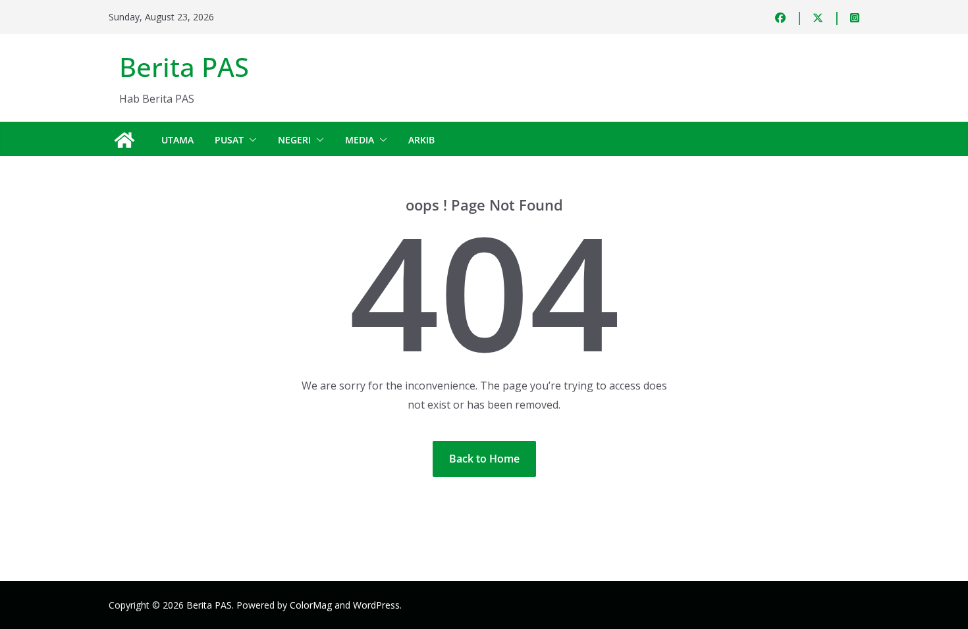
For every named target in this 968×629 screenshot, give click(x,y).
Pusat (229, 140)
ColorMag (311, 605)
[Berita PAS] (124, 140)
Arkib (421, 140)
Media (359, 140)
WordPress (376, 605)
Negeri (294, 140)
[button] (250, 140)
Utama (177, 140)
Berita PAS (184, 67)
